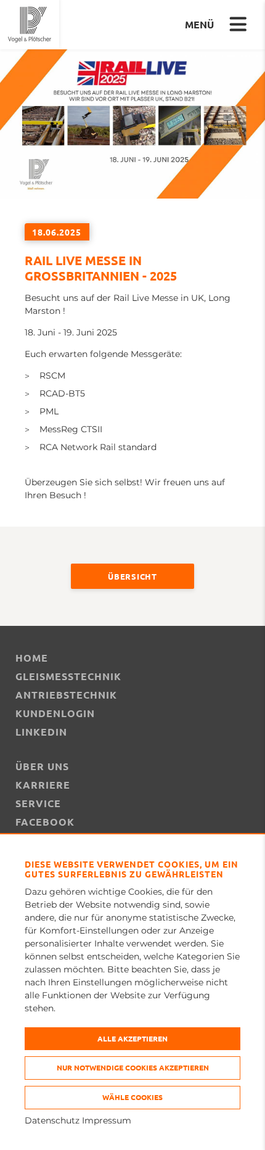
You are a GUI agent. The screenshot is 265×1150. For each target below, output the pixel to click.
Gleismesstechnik (68, 676)
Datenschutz (52, 1120)
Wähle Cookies (132, 1097)
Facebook (45, 821)
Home (31, 657)
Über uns (42, 766)
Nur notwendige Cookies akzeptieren (133, 1067)
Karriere (42, 784)
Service (38, 803)
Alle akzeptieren (132, 1038)
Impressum (106, 1120)
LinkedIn (41, 731)
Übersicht (132, 576)
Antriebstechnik (66, 694)
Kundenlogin (55, 713)
